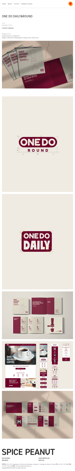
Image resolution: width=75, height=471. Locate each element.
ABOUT (10, 4)
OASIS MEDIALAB (43, 458)
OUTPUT (17, 4)
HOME (4, 4)
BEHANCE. (5, 460)
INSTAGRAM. (6, 458)
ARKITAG (41, 460)
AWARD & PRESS (26, 4)
